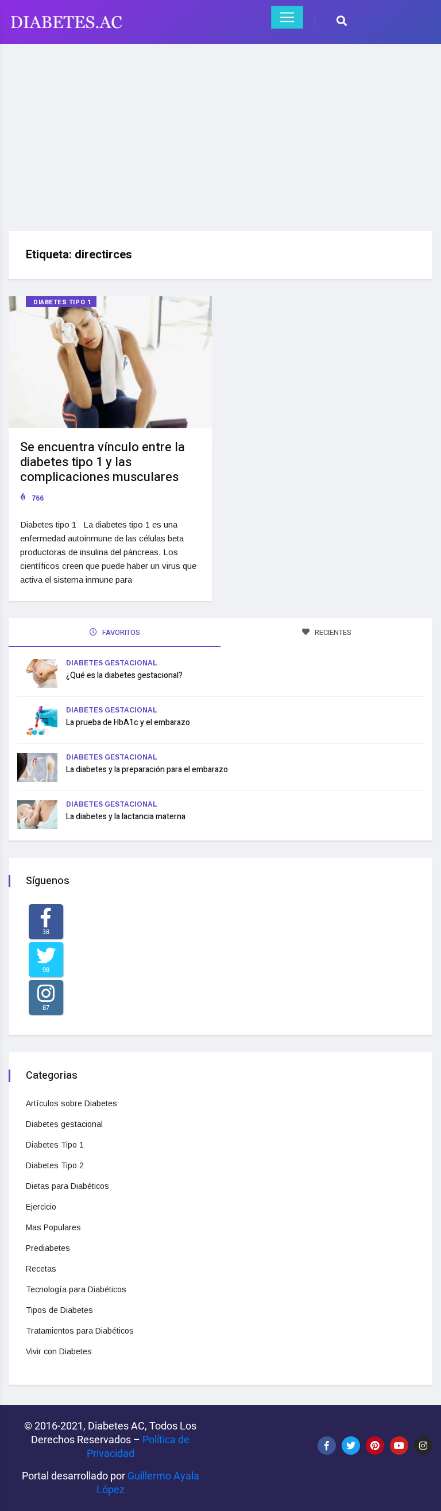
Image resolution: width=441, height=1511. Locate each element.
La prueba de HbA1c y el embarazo (128, 722)
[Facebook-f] (327, 1445)
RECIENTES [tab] (332, 632)
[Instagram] (423, 1445)
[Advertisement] (220, 133)
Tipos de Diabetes (59, 1310)
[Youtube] (399, 1445)
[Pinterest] (375, 1445)
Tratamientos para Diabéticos (80, 1330)
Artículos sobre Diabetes (71, 1103)
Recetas (41, 1268)
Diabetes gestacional (111, 663)
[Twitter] (351, 1445)
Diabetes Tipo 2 (55, 1165)
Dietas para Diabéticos (67, 1186)
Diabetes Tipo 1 (62, 302)
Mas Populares (53, 1227)
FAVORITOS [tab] (120, 632)
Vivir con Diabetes (59, 1351)
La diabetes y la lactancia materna (125, 817)
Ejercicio (41, 1206)
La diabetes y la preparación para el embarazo (147, 770)
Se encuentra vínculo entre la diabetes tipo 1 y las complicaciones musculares (102, 462)
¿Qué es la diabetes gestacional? (124, 675)
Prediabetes (48, 1248)
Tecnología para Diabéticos (76, 1289)
